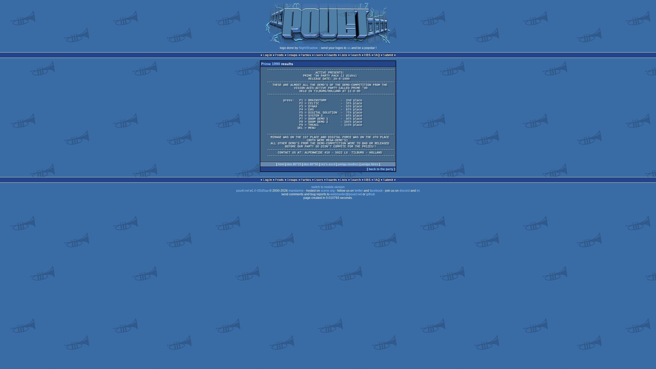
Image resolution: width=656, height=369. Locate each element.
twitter (359, 190)
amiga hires (369, 164)
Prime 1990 (270, 64)
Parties (306, 55)
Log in (267, 55)
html (281, 164)
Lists (343, 55)
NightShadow (308, 48)
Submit (388, 55)
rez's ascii (328, 164)
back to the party (381, 169)
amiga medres (348, 164)
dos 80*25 (294, 164)
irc (418, 190)
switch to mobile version (328, 187)
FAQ (377, 55)
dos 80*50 (311, 164)
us (349, 48)
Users (318, 55)
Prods (279, 55)
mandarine (296, 190)
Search (355, 55)
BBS (367, 55)
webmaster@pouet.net (346, 194)
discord (404, 190)
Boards (331, 55)
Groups (292, 55)
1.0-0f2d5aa (260, 190)
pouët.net (242, 190)
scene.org (328, 190)
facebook (376, 190)
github (370, 194)
